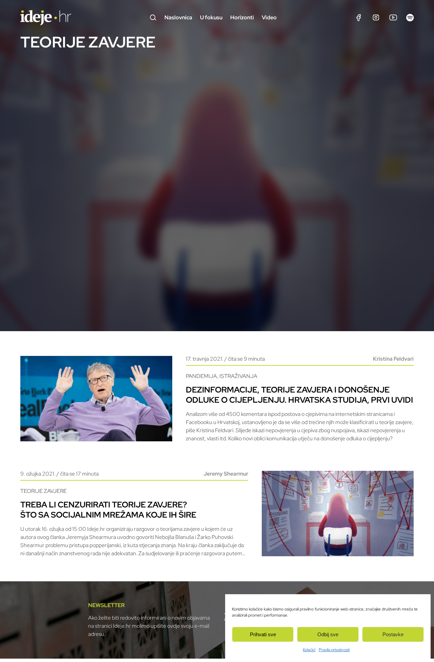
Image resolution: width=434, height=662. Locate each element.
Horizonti (242, 17)
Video (269, 17)
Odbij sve (327, 634)
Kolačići (309, 650)
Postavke (392, 634)
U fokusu (211, 17)
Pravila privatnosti (334, 650)
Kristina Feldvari (393, 358)
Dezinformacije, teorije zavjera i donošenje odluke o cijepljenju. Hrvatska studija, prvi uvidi (299, 394)
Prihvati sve (263, 634)
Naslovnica (178, 17)
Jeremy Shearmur (225, 473)
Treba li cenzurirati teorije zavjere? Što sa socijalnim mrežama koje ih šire (108, 509)
